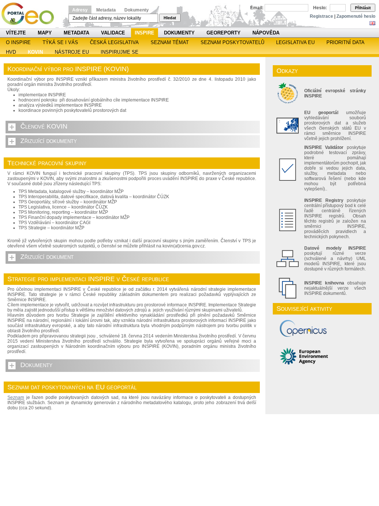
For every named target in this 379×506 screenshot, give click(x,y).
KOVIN (35, 52)
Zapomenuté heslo (355, 16)
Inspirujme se (119, 52)
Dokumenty (136, 10)
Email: (257, 7)
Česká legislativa (114, 42)
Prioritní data (345, 42)
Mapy (45, 33)
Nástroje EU (72, 52)
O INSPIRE (18, 42)
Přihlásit (363, 8)
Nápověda (265, 33)
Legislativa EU (295, 42)
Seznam (15, 397)
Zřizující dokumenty (48, 140)
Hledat (170, 18)
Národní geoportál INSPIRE (30, 14)
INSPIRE (144, 33)
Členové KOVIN (43, 126)
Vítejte (16, 33)
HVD (11, 52)
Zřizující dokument (47, 256)
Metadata (106, 10)
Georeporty (224, 33)
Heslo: (320, 7)
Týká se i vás (60, 42)
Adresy (80, 10)
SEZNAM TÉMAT (170, 42)
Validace (113, 33)
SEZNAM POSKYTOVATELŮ (232, 42)
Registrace (321, 16)
